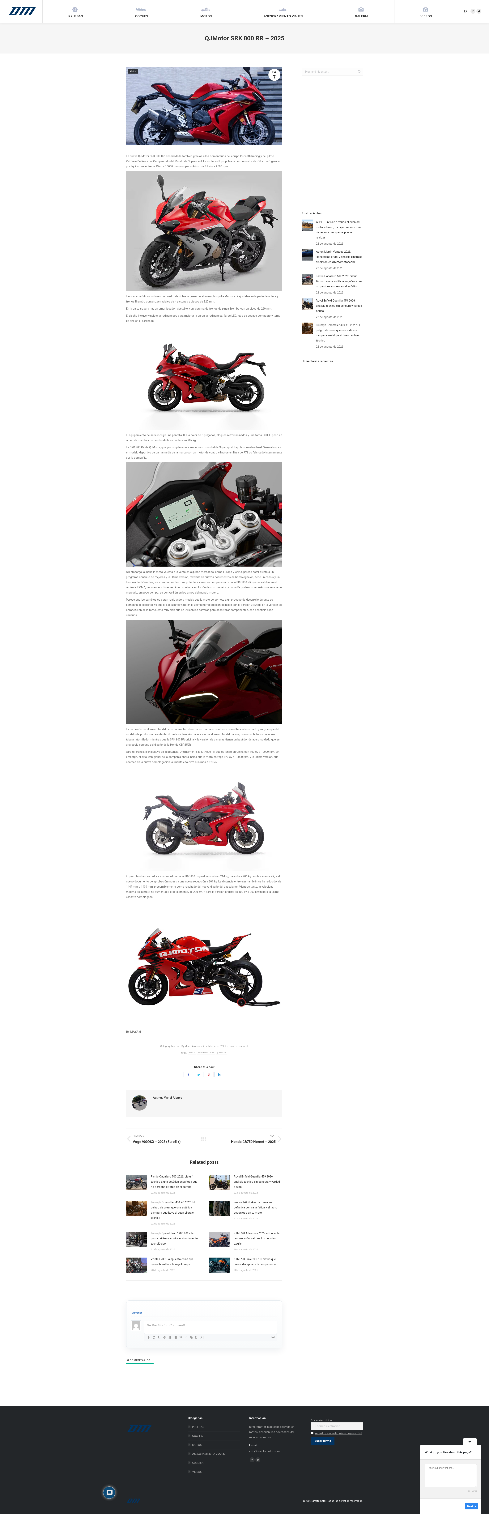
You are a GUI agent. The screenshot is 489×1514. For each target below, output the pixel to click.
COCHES (197, 1436)
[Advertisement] (330, 142)
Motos (133, 71)
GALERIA (197, 1463)
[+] (202, 1337)
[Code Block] (186, 1337)
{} (196, 1337)
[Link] (191, 1337)
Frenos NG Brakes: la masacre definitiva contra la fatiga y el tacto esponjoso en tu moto (255, 1207)
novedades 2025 (206, 1053)
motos (192, 1053)
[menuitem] (75, 11)
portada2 (221, 1053)
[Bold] (148, 1337)
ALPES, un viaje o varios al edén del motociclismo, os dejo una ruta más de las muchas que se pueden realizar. (338, 229)
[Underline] (159, 1337)
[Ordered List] (170, 1337)
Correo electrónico (321, 1420)
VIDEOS (197, 1471)
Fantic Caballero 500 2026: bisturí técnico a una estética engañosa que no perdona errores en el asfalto (174, 1182)
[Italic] (154, 1337)
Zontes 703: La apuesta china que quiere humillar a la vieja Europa (172, 1261)
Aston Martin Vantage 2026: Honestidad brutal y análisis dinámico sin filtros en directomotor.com (339, 257)
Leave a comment (238, 1046)
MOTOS (197, 1445)
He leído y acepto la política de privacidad (338, 1433)
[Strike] (164, 1337)
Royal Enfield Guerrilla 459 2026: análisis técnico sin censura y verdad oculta (257, 1182)
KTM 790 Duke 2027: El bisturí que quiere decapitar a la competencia (255, 1261)
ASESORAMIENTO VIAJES (208, 1454)
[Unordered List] (175, 1337)
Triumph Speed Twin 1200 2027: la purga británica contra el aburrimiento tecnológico (174, 1238)
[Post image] (136, 1182)
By (190, 1046)
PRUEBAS (198, 1427)
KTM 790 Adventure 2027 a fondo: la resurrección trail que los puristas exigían (256, 1238)
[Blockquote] (180, 1337)
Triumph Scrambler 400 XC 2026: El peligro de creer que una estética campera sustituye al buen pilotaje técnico (173, 1210)
